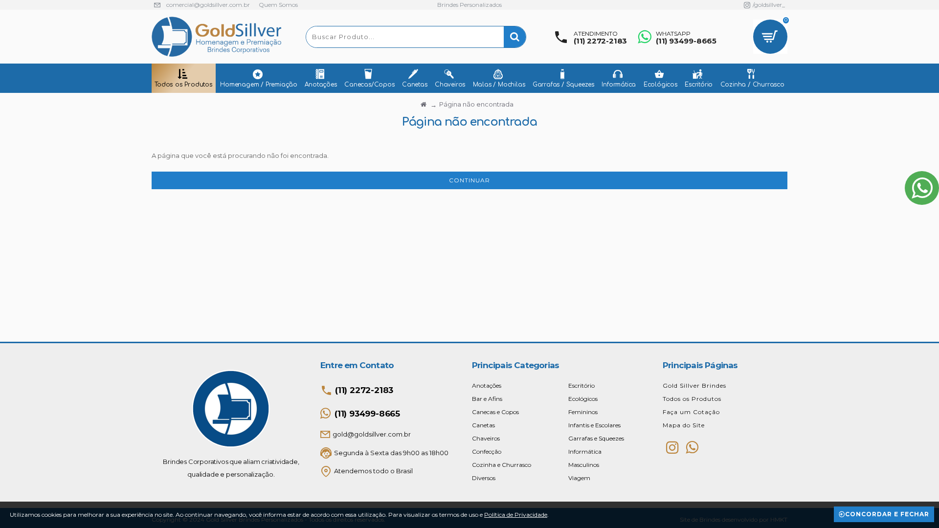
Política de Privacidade (515, 514)
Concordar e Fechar (887, 514)
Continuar (469, 180)
